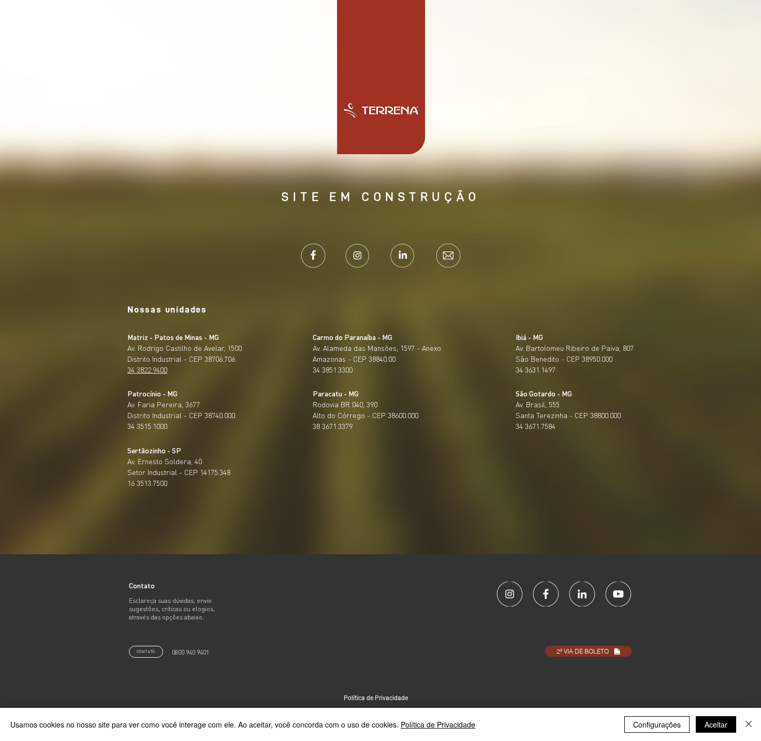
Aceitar (716, 724)
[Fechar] (748, 724)
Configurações (657, 724)
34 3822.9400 (147, 369)
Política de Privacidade (438, 724)
